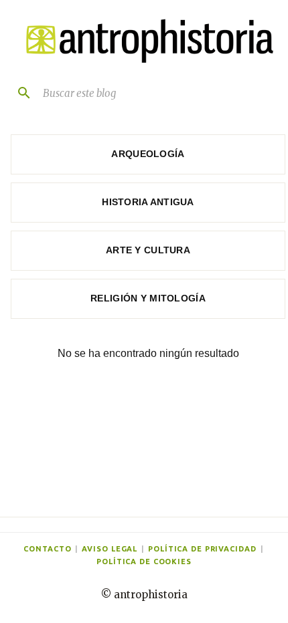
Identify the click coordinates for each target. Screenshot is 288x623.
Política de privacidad (202, 549)
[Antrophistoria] (145, 41)
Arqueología (147, 153)
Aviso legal (109, 549)
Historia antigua (148, 202)
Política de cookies (144, 561)
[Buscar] (19, 93)
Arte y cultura (148, 250)
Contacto (47, 549)
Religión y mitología (148, 298)
